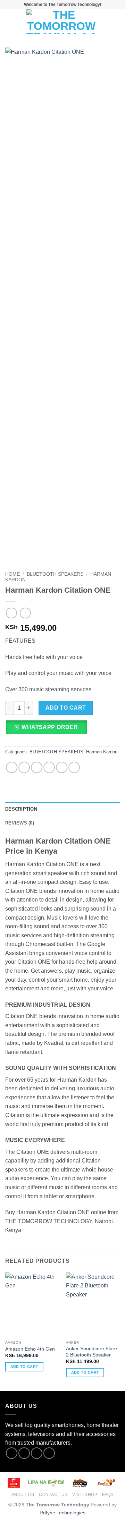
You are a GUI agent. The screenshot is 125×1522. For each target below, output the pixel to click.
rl (14, 1124)
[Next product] (11, 613)
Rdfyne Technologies (62, 1512)
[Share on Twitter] (36, 767)
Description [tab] (21, 809)
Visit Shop (84, 1494)
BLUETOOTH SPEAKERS (55, 574)
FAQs (108, 1494)
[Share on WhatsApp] (11, 767)
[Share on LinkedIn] (74, 767)
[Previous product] (25, 613)
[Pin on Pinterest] (61, 767)
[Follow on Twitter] (36, 1453)
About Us (22, 1494)
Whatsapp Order (50, 727)
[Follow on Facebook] (11, 1453)
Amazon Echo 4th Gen (30, 1349)
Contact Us (53, 1494)
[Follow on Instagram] (24, 1453)
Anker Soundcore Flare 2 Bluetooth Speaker (91, 1352)
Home (12, 574)
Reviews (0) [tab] (19, 823)
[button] (9, 21)
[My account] (104, 21)
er (15, 1025)
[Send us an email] (49, 1453)
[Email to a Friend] (49, 767)
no (65, 891)
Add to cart (65, 708)
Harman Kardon (101, 751)
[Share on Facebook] (24, 767)
